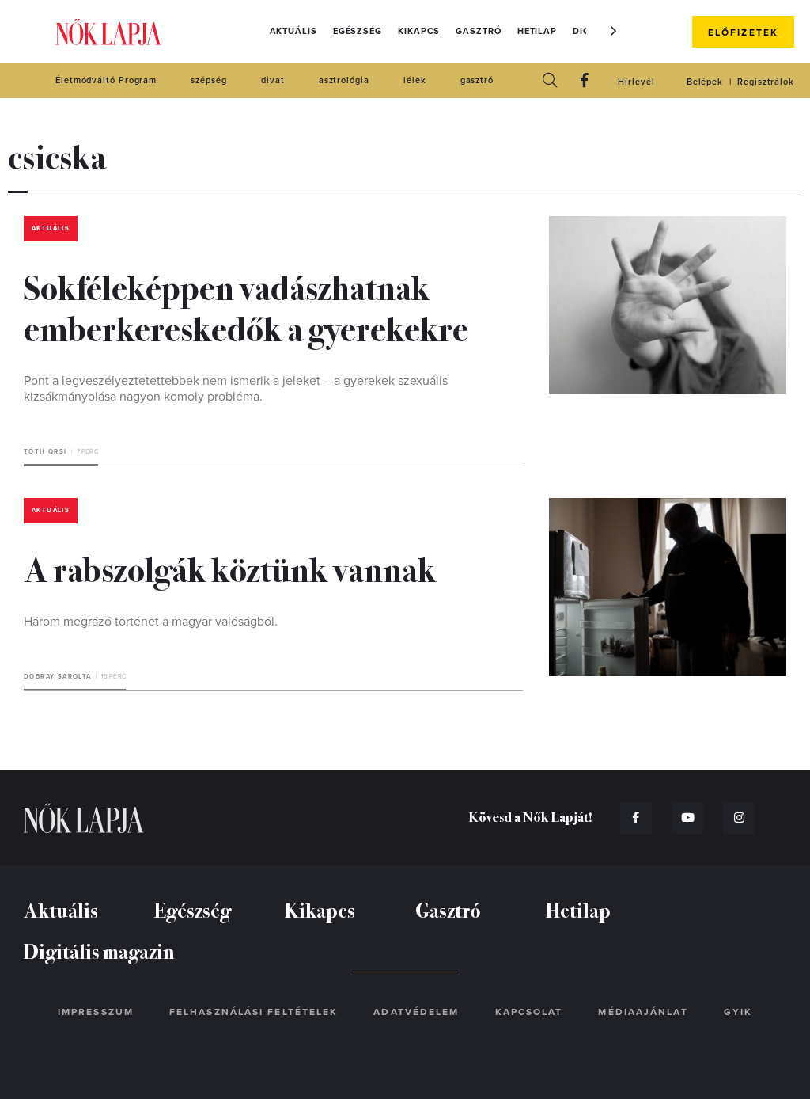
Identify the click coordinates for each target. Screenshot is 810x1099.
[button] (614, 31)
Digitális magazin (99, 950)
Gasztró (478, 31)
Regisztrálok (765, 82)
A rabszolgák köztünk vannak (230, 567)
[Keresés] (549, 81)
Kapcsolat (529, 1011)
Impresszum (96, 1011)
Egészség (357, 31)
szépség (208, 80)
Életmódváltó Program (106, 80)
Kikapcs (419, 31)
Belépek (705, 82)
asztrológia (344, 80)
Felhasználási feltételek (253, 1011)
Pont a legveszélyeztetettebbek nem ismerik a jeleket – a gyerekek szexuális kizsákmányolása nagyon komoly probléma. (236, 389)
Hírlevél (636, 82)
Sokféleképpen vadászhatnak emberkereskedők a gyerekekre (246, 306)
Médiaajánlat (642, 1011)
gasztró (477, 80)
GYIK (738, 1011)
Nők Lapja (108, 32)
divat (273, 80)
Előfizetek (743, 32)
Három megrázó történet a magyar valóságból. (151, 621)
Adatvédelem (416, 1011)
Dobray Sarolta (58, 676)
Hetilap (537, 31)
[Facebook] (584, 81)
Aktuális (293, 31)
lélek (414, 80)
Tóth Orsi (45, 451)
